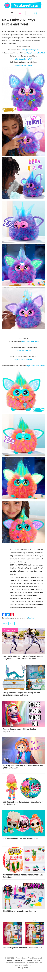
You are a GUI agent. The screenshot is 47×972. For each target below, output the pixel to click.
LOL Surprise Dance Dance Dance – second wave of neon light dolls (23, 803)
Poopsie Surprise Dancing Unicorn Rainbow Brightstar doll (20, 730)
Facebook (27, 13)
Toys (11, 623)
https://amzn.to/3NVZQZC (35, 366)
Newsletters (19, 960)
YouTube (36, 960)
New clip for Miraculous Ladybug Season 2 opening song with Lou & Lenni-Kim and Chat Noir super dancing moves (23, 657)
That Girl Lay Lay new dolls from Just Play (19, 911)
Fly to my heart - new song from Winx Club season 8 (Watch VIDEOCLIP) (23, 766)
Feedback (9, 960)
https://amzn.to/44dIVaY (23, 59)
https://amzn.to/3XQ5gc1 (23, 350)
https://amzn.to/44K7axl (23, 65)
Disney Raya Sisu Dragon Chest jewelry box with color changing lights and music (21, 694)
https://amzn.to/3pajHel (30, 50)
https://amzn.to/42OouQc (30, 341)
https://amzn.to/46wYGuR (35, 53)
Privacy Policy (23, 967)
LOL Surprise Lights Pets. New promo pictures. (21, 838)
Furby (5, 623)
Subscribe (20, 13)
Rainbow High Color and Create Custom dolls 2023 (22, 948)
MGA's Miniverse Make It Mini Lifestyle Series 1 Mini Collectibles (23, 876)
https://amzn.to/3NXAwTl (23, 360)
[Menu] (12, 13)
